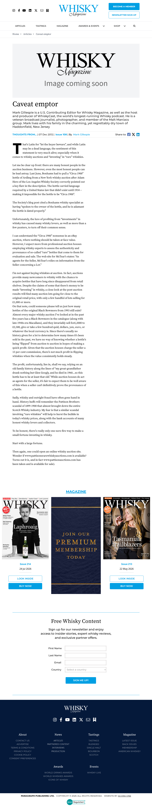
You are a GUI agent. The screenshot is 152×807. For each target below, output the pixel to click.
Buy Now (25, 586)
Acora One (124, 796)
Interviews (58, 747)
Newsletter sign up (124, 15)
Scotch (93, 754)
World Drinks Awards (58, 772)
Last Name (55, 655)
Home (15, 34)
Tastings (41, 26)
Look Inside (25, 578)
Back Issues (129, 744)
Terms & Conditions (22, 747)
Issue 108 (61, 134)
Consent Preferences (22, 758)
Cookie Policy (22, 754)
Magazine (62, 26)
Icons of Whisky (58, 779)
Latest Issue (129, 740)
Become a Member (124, 6)
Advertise (23, 744)
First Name (55, 648)
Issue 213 (126, 564)
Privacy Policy (22, 751)
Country (56, 669)
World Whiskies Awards (58, 776)
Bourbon (94, 751)
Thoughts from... (25, 134)
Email (57, 662)
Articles (20, 26)
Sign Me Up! (80, 680)
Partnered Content (58, 744)
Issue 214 (25, 564)
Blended (93, 744)
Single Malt (94, 747)
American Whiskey (129, 751)
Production (58, 751)
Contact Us (23, 740)
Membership (129, 747)
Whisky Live (94, 772)
